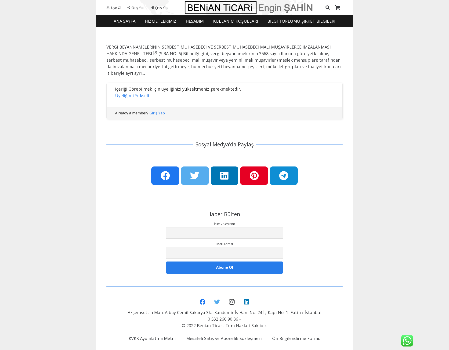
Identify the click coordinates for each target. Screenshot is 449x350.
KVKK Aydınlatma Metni (152, 338)
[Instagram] (231, 302)
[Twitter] (217, 302)
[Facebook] (202, 302)
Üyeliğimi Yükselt (132, 95)
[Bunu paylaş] (165, 175)
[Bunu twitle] (195, 175)
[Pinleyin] (254, 175)
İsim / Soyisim (224, 224)
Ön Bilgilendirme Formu (296, 338)
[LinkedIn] (246, 302)
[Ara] (327, 7)
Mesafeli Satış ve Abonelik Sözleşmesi (224, 338)
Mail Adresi (224, 244)
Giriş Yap (157, 113)
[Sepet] (337, 7)
